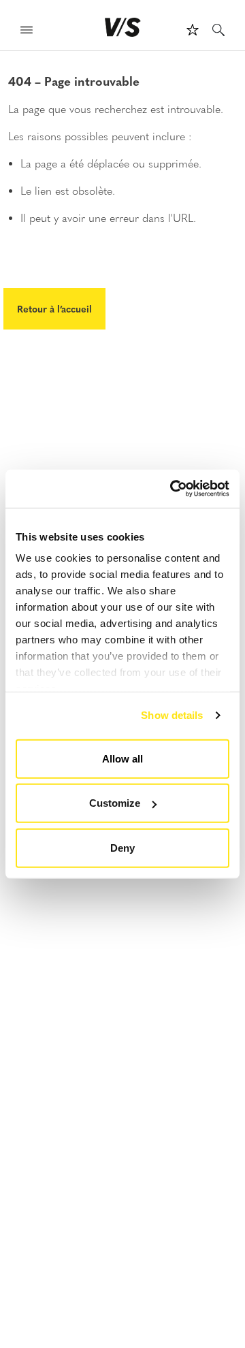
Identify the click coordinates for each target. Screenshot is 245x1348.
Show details (172, 715)
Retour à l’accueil (54, 308)
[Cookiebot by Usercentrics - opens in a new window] (172, 489)
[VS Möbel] (122, 27)
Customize (114, 803)
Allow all (122, 758)
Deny (122, 847)
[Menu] (26, 31)
